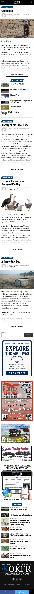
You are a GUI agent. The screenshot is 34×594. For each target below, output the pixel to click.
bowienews (12, 15)
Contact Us (27, 584)
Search (3, 332)
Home (5, 584)
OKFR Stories (11, 584)
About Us (19, 584)
